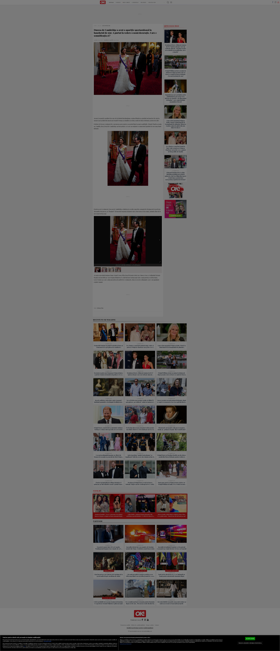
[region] (140, 643)
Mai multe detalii (47, 641)
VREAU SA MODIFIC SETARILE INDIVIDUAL (250, 643)
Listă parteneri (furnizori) (125, 643)
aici (24, 646)
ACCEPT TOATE (250, 638)
